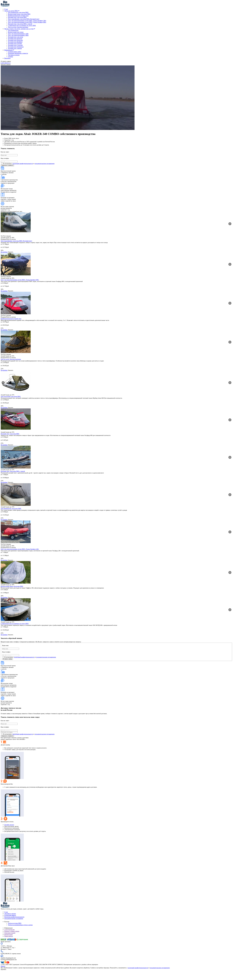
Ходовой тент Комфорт (15, 42)
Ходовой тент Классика (15, 40)
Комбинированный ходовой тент (18, 15)
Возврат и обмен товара (11, 931)
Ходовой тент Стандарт (15, 45)
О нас (6, 9)
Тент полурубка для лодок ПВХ (11, 396)
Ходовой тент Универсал (16, 47)
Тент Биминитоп (13, 30)
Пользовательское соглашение (13, 918)
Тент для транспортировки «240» (18, 33)
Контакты (7, 58)
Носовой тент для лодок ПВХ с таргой (20, 24)
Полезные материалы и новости (18, 53)
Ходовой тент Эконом (15, 48)
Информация (8, 50)
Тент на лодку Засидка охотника (18, 27)
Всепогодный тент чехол (15, 32)
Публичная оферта (10, 915)
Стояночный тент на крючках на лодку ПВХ (22, 25)
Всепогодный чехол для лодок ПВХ (19, 14)
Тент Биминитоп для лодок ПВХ (18, 12)
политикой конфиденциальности (23, 163)
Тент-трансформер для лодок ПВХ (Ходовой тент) (23, 19)
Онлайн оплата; (9, 824)
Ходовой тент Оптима (15, 43)
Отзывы (10, 56)
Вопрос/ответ (8, 934)
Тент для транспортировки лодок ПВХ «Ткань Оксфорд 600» (27, 22)
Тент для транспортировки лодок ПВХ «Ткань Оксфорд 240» (27, 20)
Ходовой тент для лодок (15, 37)
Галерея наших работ (14, 51)
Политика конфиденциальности (14, 917)
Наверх (3, 966)
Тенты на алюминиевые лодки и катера (20, 925)
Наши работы (8, 936)
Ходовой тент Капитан (15, 38)
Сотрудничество (9, 929)
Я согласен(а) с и (28, 163)
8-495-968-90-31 (6, 63)
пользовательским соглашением (44, 163)
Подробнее (4, 252)
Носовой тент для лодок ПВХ (17, 17)
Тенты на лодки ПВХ (11, 11)
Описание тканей (9, 933)
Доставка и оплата (13, 55)
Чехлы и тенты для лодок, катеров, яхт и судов (19, 29)
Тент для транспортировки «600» (18, 35)
